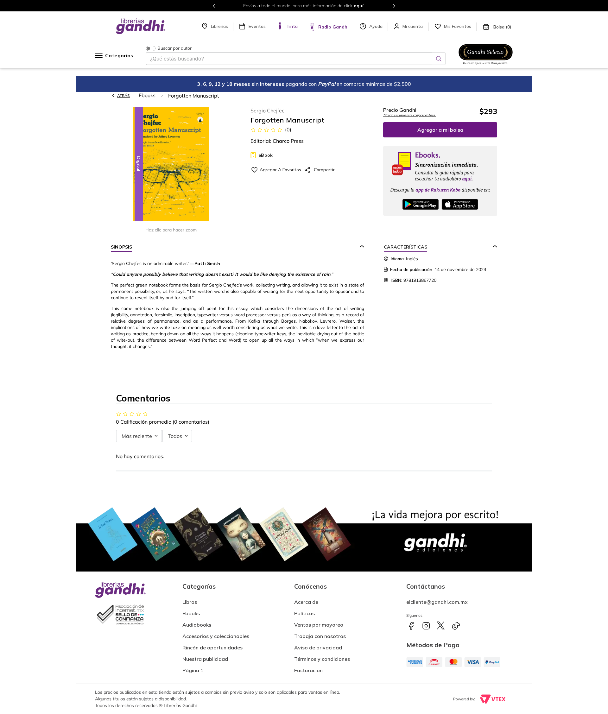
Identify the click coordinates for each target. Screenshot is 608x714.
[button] (171, 164)
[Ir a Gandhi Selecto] (485, 65)
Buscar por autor (174, 48)
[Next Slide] (394, 5)
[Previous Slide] (214, 5)
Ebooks (147, 95)
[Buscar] (439, 58)
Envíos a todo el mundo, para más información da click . (303, 6)
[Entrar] (413, 26)
